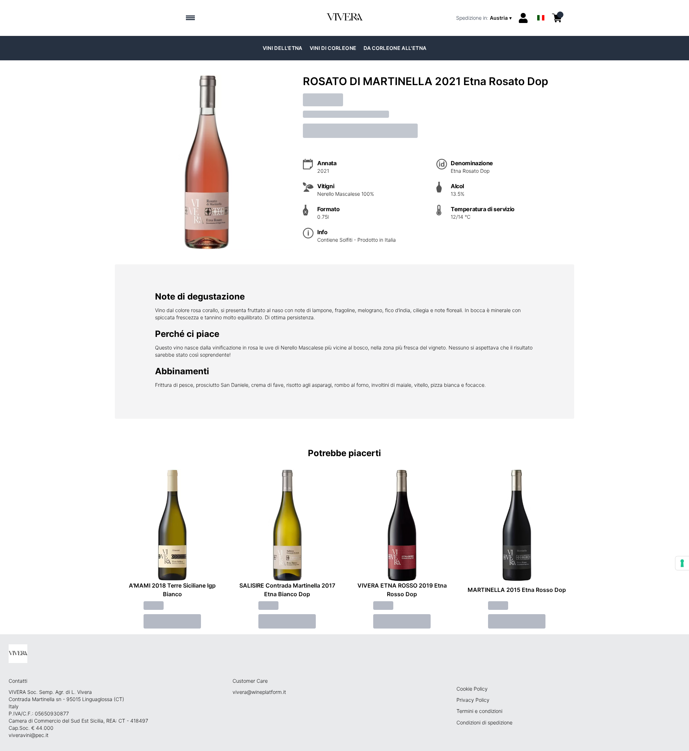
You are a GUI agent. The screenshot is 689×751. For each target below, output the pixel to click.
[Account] (523, 18)
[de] (541, 8)
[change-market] (485, 18)
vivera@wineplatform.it (259, 692)
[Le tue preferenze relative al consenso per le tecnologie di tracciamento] (682, 563)
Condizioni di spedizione (484, 722)
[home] (344, 18)
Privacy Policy (472, 700)
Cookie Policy (472, 689)
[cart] (557, 18)
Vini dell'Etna (283, 48)
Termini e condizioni (479, 711)
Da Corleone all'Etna (395, 48)
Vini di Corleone (333, 48)
